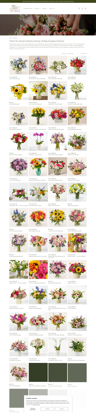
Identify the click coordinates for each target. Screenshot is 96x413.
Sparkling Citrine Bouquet (55, 104)
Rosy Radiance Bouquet (54, 283)
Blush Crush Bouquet (54, 205)
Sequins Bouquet (72, 385)
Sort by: (64, 53)
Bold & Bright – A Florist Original (76, 256)
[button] (37, 8)
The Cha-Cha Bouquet (15, 335)
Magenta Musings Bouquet (16, 308)
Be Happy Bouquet (14, 104)
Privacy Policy (36, 404)
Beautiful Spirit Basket (74, 180)
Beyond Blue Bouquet (15, 129)
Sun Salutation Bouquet (35, 205)
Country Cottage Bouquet (55, 385)
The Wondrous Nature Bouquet (37, 78)
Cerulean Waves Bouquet (16, 231)
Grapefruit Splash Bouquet (75, 411)
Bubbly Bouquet (72, 283)
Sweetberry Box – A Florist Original (18, 205)
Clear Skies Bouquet (14, 78)
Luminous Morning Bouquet (55, 231)
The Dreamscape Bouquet (16, 256)
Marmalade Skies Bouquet (75, 129)
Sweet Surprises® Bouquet (55, 180)
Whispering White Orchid (55, 360)
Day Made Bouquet (14, 411)
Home (10, 38)
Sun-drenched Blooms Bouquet (37, 180)
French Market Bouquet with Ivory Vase (57, 309)
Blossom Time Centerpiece (75, 335)
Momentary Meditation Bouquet (37, 385)
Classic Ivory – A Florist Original (17, 283)
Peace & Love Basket (73, 154)
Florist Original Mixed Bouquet (37, 283)
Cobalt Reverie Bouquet (35, 308)
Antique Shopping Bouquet (36, 335)
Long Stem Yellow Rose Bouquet (37, 129)
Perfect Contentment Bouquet (56, 335)
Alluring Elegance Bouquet (55, 78)
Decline (62, 409)
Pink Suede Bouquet (14, 385)
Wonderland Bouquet (15, 360)
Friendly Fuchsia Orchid (35, 154)
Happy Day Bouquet (73, 205)
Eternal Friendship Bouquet (75, 104)
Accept (47, 409)
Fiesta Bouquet (72, 78)
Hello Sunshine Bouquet (35, 104)
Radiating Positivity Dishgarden (76, 360)
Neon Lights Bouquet (34, 231)
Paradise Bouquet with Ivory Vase (38, 256)
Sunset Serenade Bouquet (75, 231)
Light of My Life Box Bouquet (56, 129)
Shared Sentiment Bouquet (55, 154)
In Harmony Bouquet (15, 180)
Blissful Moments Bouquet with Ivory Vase (56, 257)
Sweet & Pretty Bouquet (15, 154)
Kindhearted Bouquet (34, 360)
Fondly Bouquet (72, 308)
